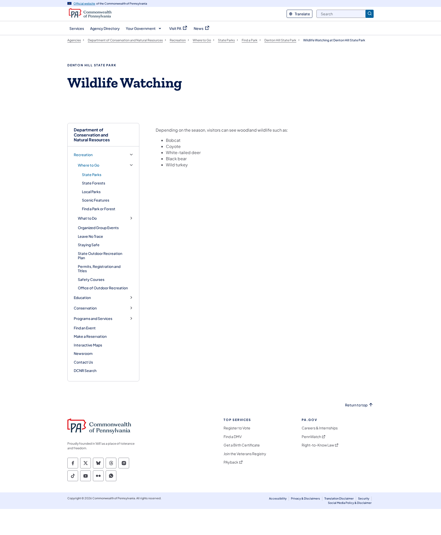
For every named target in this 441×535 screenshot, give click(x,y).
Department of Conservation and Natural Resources (92, 134)
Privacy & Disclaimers (305, 498)
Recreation (83, 155)
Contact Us (83, 362)
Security (363, 498)
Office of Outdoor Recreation (103, 287)
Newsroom (83, 353)
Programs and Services (93, 318)
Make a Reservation (90, 336)
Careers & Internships (320, 428)
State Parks (91, 174)
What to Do (87, 218)
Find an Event (85, 328)
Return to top (356, 405)
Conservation (85, 308)
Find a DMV (233, 436)
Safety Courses (91, 279)
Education (82, 297)
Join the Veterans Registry (245, 454)
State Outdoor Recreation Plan (100, 255)
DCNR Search (85, 370)
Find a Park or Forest (98, 208)
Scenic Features (95, 200)
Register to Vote (237, 428)
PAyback (231, 462)
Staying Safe (89, 244)
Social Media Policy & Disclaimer (350, 502)
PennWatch (311, 436)
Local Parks (91, 191)
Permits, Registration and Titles (99, 268)
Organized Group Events (98, 227)
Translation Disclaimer (339, 498)
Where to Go (88, 165)
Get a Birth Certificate (242, 445)
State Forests (93, 183)
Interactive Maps (88, 345)
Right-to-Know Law (318, 445)
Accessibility (278, 498)
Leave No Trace (90, 236)
